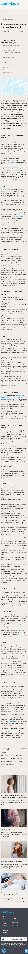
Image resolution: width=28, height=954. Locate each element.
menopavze (19, 634)
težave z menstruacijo (6, 761)
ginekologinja (4, 755)
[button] (26, 951)
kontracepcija (19, 755)
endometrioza (21, 382)
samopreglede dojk (14, 721)
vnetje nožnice (18, 761)
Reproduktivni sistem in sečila (14, 14)
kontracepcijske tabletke (7, 264)
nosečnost (19, 758)
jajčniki (12, 755)
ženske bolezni (10, 764)
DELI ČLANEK (3, 31)
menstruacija (12, 758)
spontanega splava (12, 162)
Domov (2, 14)
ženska (2, 764)
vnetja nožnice (4, 191)
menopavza (4, 758)
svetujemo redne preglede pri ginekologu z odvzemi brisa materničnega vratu (12, 397)
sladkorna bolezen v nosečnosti (15, 169)
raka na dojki (12, 594)
